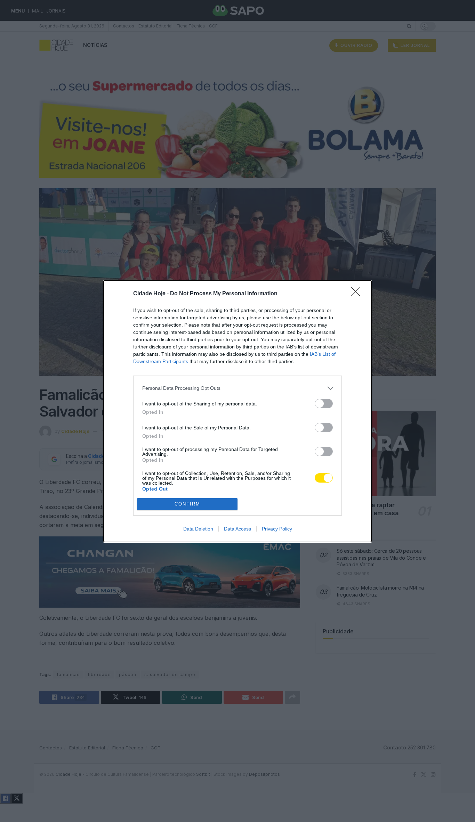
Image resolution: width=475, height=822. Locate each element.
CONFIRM (187, 504)
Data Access (237, 529)
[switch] (324, 403)
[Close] (357, 294)
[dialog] (237, 411)
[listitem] (237, 388)
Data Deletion (198, 529)
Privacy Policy (277, 529)
